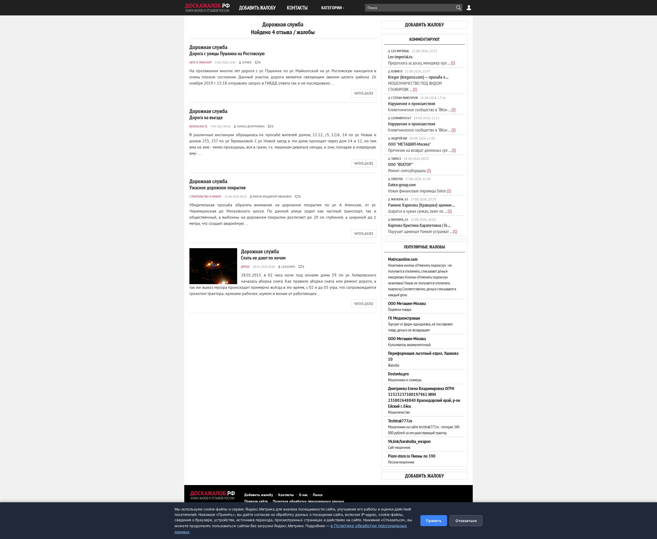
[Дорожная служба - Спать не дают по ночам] (213, 266)
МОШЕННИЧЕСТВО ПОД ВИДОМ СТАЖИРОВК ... (418, 83)
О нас (303, 495)
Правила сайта (256, 501)
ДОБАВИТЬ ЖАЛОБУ (257, 7)
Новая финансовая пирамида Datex (419, 188)
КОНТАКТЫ (297, 7)
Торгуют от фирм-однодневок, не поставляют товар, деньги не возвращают (420, 323)
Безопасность (198, 126)
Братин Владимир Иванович (272, 197)
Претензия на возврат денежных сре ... (422, 147)
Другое (245, 266)
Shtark (247, 62)
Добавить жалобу (258, 495)
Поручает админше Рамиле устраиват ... (422, 228)
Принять (433, 520)
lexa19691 (288, 267)
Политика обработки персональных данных (308, 501)
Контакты (286, 495)
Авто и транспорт (200, 62)
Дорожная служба (227, 50)
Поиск (318, 495)
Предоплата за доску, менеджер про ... (421, 60)
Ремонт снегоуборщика (409, 167)
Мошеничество (424, 400)
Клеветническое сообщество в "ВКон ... (422, 106)
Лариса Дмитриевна (251, 126)
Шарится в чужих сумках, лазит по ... (421, 208)
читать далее (363, 93)
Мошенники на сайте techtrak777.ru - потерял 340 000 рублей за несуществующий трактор (423, 426)
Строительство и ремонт (205, 196)
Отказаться (466, 520)
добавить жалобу (424, 24)
